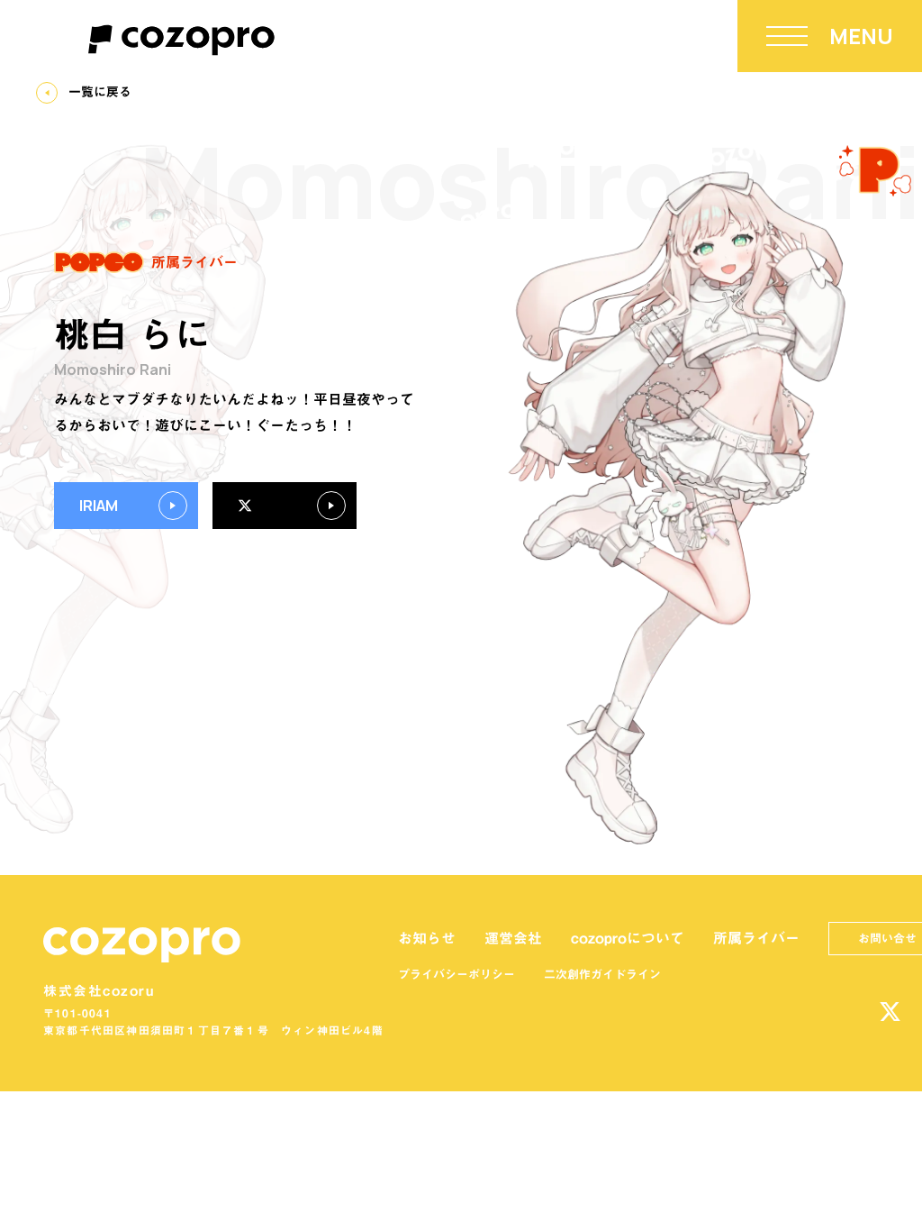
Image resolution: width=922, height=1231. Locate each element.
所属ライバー (756, 938)
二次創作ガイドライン (602, 974)
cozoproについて (627, 938)
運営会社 (513, 938)
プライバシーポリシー (456, 974)
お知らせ (427, 938)
